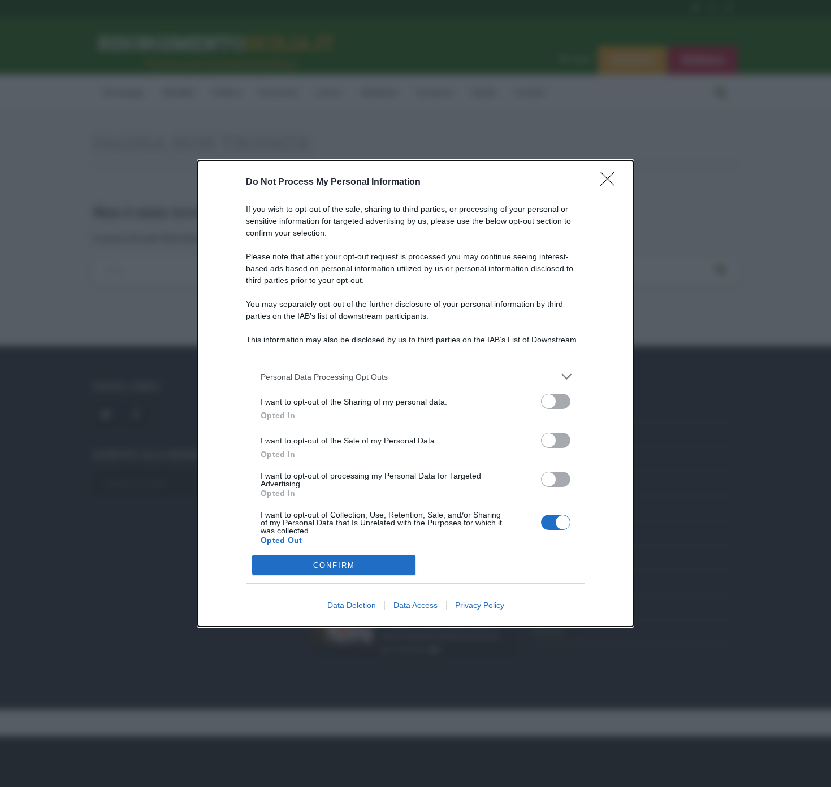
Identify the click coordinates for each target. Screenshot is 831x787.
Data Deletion (351, 605)
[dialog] (415, 393)
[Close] (611, 182)
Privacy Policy (479, 605)
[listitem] (415, 376)
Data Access (415, 605)
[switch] (555, 401)
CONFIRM (334, 565)
